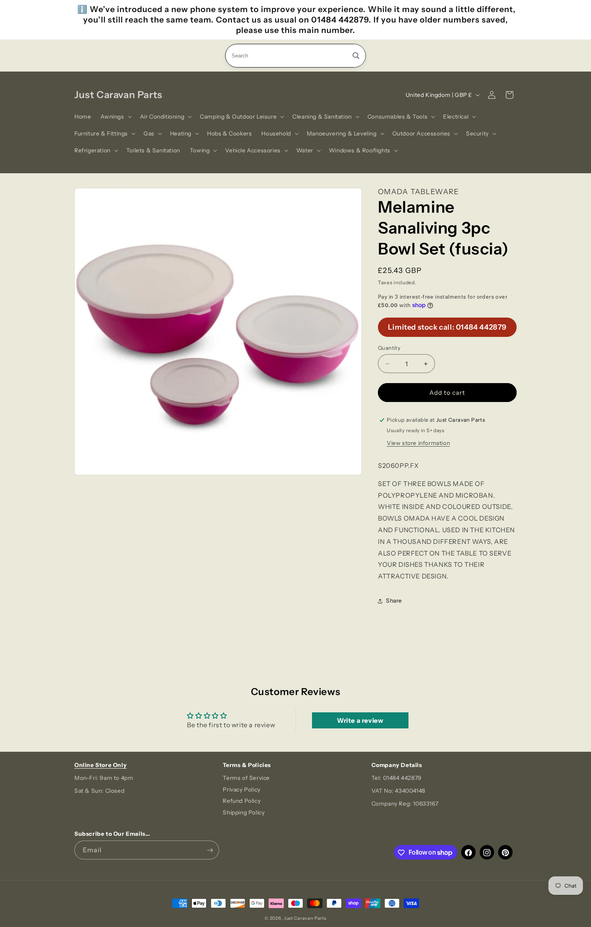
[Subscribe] (210, 850)
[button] (115, 116)
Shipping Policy (244, 812)
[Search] (356, 55)
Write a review (360, 720)
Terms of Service (246, 777)
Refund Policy (242, 801)
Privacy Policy (241, 789)
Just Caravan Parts (305, 918)
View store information (418, 443)
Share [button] (394, 600)
